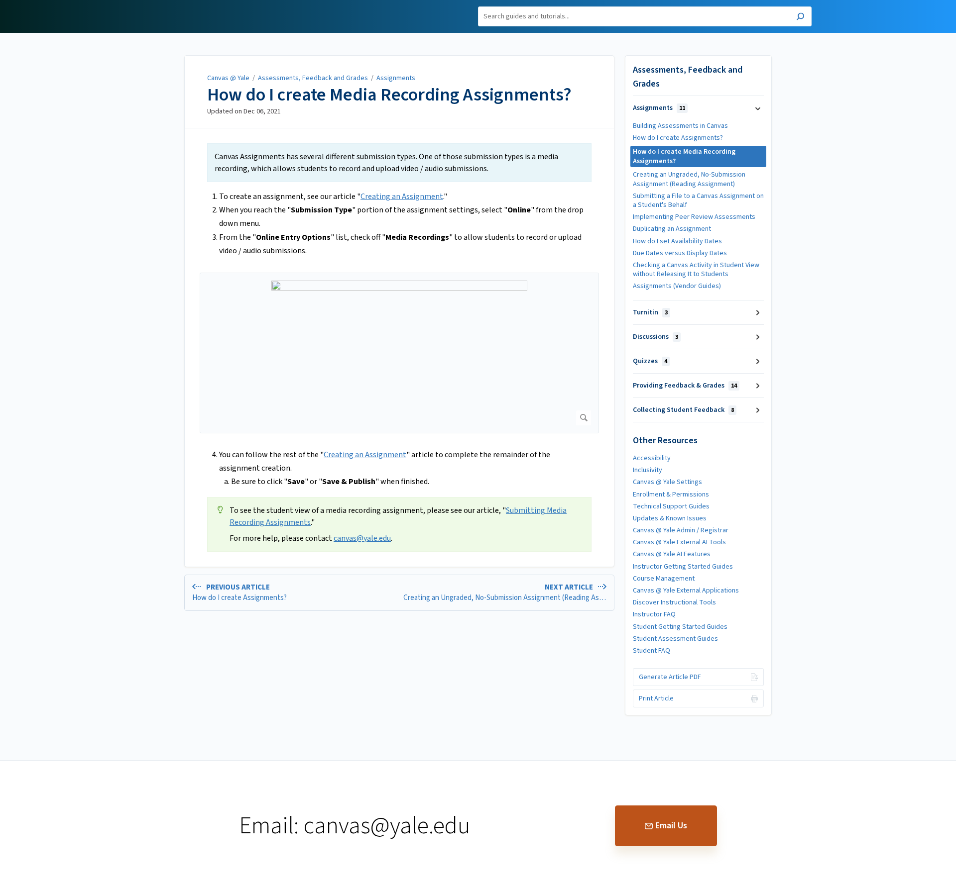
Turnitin (650, 312)
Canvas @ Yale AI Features (672, 554)
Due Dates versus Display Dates (680, 253)
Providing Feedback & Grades (685, 386)
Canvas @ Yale (228, 78)
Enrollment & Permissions (671, 494)
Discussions (655, 337)
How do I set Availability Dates (677, 241)
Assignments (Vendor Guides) (677, 286)
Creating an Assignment (401, 196)
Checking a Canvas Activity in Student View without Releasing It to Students (696, 269)
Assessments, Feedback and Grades (313, 78)
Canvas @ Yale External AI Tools (679, 542)
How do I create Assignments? (678, 138)
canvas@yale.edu (362, 538)
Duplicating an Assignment (672, 229)
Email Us (671, 825)
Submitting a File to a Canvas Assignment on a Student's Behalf (698, 200)
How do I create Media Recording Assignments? (389, 95)
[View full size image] (399, 353)
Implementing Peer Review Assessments (694, 217)
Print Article (656, 698)
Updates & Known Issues (670, 518)
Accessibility (652, 458)
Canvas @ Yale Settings (667, 482)
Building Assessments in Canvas (680, 126)
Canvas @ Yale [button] (168, 5)
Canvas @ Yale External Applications (686, 590)
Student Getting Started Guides (680, 627)
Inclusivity (647, 470)
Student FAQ (651, 651)
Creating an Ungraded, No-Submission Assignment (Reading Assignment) (689, 179)
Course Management (664, 579)
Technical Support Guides (671, 506)
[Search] (800, 17)
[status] (399, 162)
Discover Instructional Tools (674, 602)
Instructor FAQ (654, 614)
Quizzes (650, 361)
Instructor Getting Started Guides (683, 567)
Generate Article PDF (670, 677)
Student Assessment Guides (675, 639)
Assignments (395, 78)
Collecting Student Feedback (683, 410)
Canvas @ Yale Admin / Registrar (680, 530)
